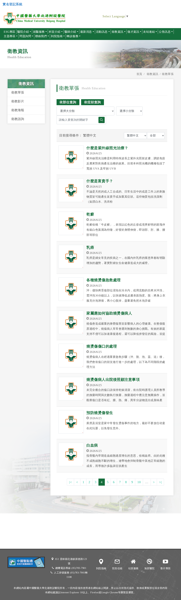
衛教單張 (17, 92)
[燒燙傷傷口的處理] (71, 355)
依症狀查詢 (92, 102)
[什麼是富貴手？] (71, 190)
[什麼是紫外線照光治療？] (71, 157)
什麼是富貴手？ (99, 181)
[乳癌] (71, 256)
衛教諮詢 (17, 119)
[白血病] (71, 454)
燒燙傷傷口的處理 (101, 346)
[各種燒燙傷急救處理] (71, 289)
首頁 (139, 73)
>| (160, 482)
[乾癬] (71, 223)
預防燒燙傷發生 (99, 413)
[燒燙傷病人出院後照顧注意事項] (71, 388)
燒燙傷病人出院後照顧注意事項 (113, 379)
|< (70, 482)
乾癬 (90, 214)
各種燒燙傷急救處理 (103, 280)
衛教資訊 (152, 73)
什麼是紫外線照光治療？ (107, 148)
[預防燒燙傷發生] (71, 422)
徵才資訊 (133, 31)
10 (139, 482)
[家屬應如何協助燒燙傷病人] (71, 322)
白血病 (92, 445)
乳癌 (90, 247)
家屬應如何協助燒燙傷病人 (109, 313)
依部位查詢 (68, 102)
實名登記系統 (12, 4)
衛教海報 (17, 110)
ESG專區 (9, 31)
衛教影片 (17, 101)
